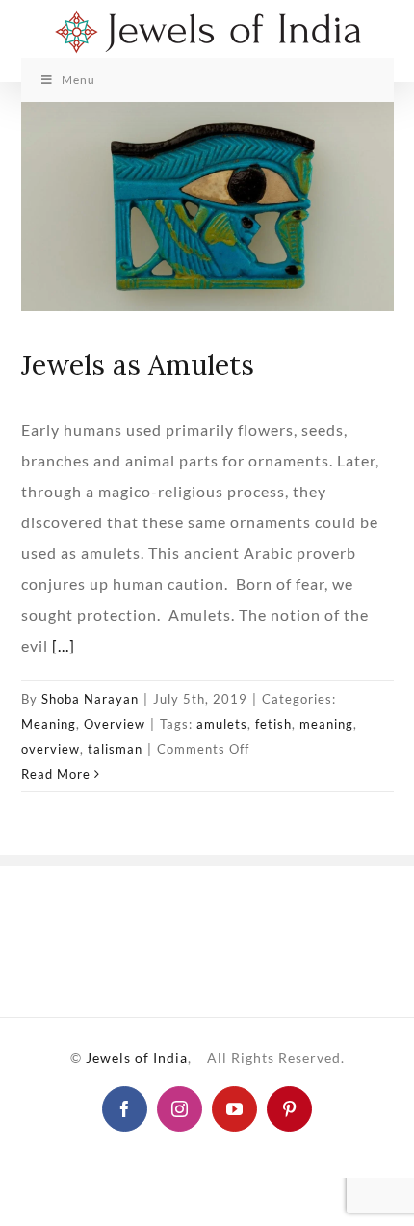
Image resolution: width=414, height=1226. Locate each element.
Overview (114, 724)
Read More (56, 774)
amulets (221, 724)
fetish (273, 724)
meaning (326, 724)
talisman (115, 749)
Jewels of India (137, 1058)
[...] (63, 645)
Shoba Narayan (90, 698)
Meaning (48, 724)
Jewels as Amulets (137, 365)
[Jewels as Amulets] (207, 207)
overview (50, 749)
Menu (78, 79)
